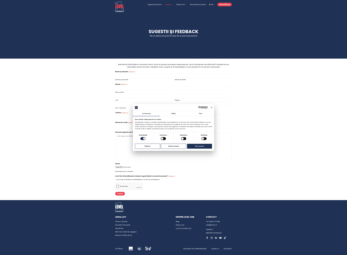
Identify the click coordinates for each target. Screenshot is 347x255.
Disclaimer (228, 248)
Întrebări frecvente (122, 225)
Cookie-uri (215, 248)
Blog (177, 221)
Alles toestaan (199, 146)
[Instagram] (211, 238)
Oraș (116, 100)
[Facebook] (207, 238)
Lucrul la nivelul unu (183, 228)
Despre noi (180, 225)
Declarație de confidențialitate (195, 248)
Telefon (121, 113)
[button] (212, 4)
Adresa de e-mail (124, 122)
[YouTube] (220, 238)
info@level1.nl (211, 225)
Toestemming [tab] (146, 113)
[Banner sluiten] (211, 107)
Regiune (177, 100)
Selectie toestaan (173, 146)
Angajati (120, 217)
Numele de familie (180, 79)
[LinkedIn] (216, 238)
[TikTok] (225, 238)
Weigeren (148, 146)
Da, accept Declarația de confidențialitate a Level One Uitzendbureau (138, 179)
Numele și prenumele (121, 79)
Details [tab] (173, 113)
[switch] (163, 138)
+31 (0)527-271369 (213, 221)
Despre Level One (185, 217)
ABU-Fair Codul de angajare (126, 232)
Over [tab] (200, 113)
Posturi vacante (121, 221)
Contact (211, 217)
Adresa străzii (119, 92)
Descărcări (119, 228)
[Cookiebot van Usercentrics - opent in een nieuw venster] (200, 107)
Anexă (117, 164)
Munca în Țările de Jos (123, 235)
